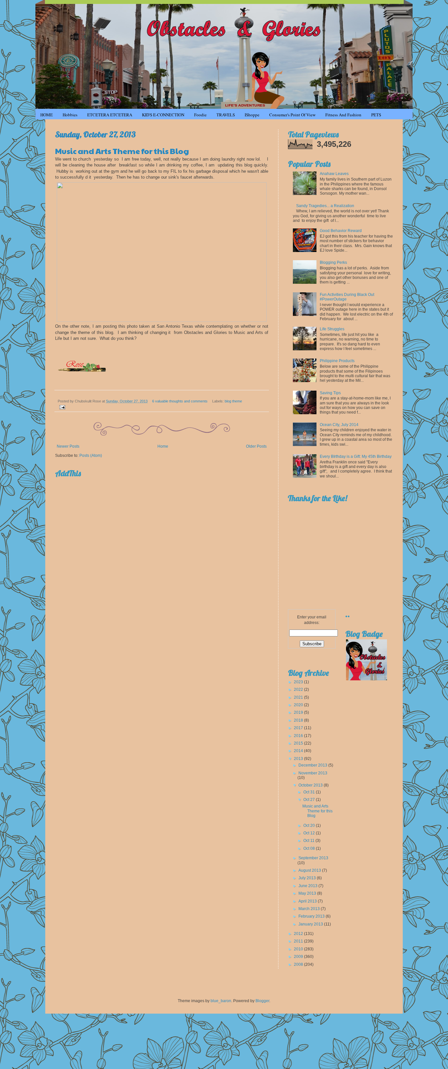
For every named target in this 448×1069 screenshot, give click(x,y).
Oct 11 (309, 840)
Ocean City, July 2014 (339, 424)
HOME (46, 115)
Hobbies (70, 115)
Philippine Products (337, 361)
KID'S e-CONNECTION (163, 115)
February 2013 (312, 916)
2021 (299, 697)
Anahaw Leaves (334, 173)
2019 (299, 712)
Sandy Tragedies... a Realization (325, 206)
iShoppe (252, 115)
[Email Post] (61, 407)
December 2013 (313, 765)
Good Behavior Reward (341, 230)
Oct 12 (309, 833)
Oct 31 (309, 792)
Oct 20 (309, 825)
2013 (299, 758)
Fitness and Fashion (343, 115)
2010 (299, 949)
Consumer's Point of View (292, 115)
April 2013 (308, 901)
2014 (299, 750)
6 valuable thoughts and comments (180, 401)
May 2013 (307, 893)
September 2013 (313, 858)
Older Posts (256, 446)
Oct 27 (309, 799)
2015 (299, 743)
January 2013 (311, 924)
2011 (299, 941)
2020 (299, 705)
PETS (376, 115)
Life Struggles (332, 329)
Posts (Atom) (90, 455)
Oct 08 (309, 848)
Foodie (200, 115)
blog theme (233, 401)
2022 (299, 689)
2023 (299, 682)
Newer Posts (68, 446)
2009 (299, 956)
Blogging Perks (333, 262)
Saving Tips (330, 393)
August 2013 (310, 870)
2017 (299, 728)
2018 (299, 720)
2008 (299, 964)
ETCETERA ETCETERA (109, 115)
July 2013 (307, 878)
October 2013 (311, 785)
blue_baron (221, 1001)
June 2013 (308, 886)
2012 (299, 933)
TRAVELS (225, 115)
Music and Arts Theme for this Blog (122, 150)
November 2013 (312, 773)
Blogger (262, 1001)
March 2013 (309, 908)
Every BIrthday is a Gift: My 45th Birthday (356, 456)
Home (162, 446)
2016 (299, 735)
